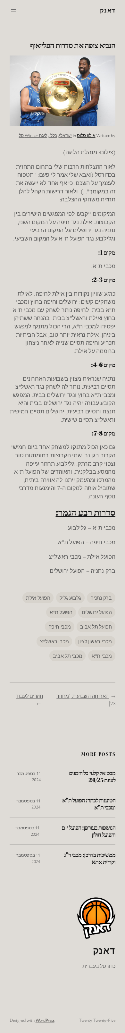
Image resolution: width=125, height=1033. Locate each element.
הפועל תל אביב (96, 626)
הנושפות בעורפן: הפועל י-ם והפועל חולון (88, 831)
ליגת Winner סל (33, 135)
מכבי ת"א (102, 655)
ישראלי (65, 135)
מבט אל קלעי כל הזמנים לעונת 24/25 (92, 776)
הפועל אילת (38, 597)
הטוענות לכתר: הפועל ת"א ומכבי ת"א (88, 804)
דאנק (107, 10)
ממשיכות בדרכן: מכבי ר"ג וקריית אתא (89, 858)
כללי (53, 135)
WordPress (45, 1020)
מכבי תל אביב (67, 655)
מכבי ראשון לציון (95, 641)
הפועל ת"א (61, 612)
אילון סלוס (86, 135)
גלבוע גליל (70, 597)
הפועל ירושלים (97, 612)
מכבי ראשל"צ (54, 641)
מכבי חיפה (59, 626)
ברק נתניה (101, 597)
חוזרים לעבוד (29, 695)
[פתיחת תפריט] (13, 10)
